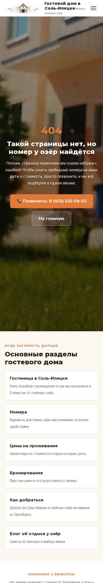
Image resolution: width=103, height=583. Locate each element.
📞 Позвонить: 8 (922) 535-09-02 (51, 201)
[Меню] (93, 8)
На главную (51, 218)
